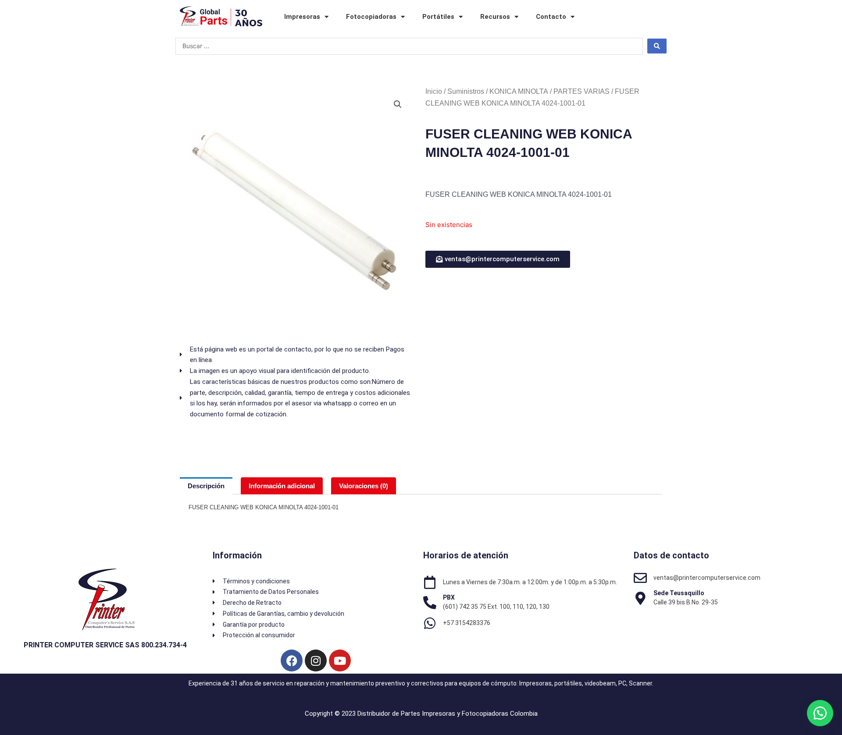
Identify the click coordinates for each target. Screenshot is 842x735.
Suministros (465, 91)
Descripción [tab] (206, 486)
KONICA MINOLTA (518, 91)
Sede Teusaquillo (678, 593)
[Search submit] (657, 46)
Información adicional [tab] (282, 486)
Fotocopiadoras (371, 17)
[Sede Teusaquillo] (640, 598)
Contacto (551, 17)
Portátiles (438, 17)
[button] (398, 104)
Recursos (495, 17)
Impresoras (302, 17)
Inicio (433, 91)
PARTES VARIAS (581, 91)
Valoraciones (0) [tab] (363, 486)
